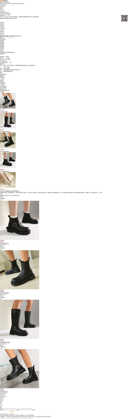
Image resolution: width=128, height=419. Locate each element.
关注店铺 (9, 13)
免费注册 (7, 2)
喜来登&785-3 (3, 294)
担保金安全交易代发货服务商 (11, 195)
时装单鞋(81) (3, 396)
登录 (3, 2)
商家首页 (2, 22)
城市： (1, 68)
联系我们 (12, 415)
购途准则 (7, 415)
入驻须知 (17, 415)
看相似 (1, 197)
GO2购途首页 (3, 5)
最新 (1, 408)
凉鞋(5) (1, 399)
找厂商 (1, 9)
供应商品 (2, 24)
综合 (1, 403)
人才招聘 (27, 415)
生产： (1, 71)
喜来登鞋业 (2, 11)
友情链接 (32, 415)
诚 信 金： (2, 59)
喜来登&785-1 (3, 245)
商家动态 (2, 30)
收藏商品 (2, 242)
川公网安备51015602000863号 (43, 416)
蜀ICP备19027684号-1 (30, 416)
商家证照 (2, 31)
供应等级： (2, 53)
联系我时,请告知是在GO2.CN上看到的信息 (28, 16)
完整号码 (26, 16)
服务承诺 (2, 34)
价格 (1, 406)
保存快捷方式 (3, 13)
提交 (34, 409)
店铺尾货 (2, 27)
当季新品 (2, 25)
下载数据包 (2, 198)
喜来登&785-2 (3, 393)
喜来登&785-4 (3, 344)
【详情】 (100, 192)
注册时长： (2, 56)
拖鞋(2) (1, 400)
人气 (1, 405)
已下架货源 (2, 28)
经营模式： (2, 40)
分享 (1, 200)
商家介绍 (2, 33)
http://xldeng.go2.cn (4, 12)
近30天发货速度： (4, 62)
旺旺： (1, 72)
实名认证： (2, 58)
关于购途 (2, 415)
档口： (1, 69)
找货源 (1, 8)
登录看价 (2, 110)
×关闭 (1, 194)
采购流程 (22, 415)
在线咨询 (23, 416)
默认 (1, 402)
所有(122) (2, 394)
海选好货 (2, 6)
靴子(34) (2, 397)
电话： (1, 65)
